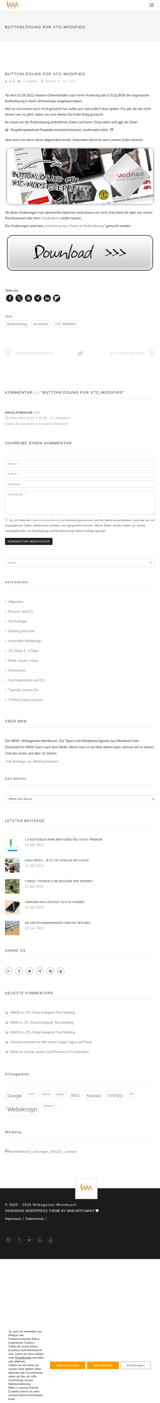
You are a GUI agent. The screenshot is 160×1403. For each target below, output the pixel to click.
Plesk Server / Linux (23, 660)
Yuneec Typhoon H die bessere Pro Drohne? (59, 881)
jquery (60, 1094)
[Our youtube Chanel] (60, 971)
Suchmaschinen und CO (26, 680)
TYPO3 (115, 1095)
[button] (9, 298)
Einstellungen (23, 1357)
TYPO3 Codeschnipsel (25, 700)
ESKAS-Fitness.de (18, 412)
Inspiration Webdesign (24, 641)
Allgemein (30, 81)
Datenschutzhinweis (31, 1395)
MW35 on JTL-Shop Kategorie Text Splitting (42, 1012)
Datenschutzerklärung (45, 520)
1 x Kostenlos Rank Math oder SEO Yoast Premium (63, 839)
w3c (131, 1093)
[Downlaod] (80, 253)
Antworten (62, 418)
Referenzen (17, 670)
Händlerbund (50, 218)
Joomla (45, 1094)
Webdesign (22, 1109)
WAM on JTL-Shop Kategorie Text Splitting (41, 1022)
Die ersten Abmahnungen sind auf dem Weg (58, 923)
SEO (75, 1095)
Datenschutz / (36, 1219)
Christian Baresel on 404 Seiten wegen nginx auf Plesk (51, 1042)
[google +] (40, 1240)
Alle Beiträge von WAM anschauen (32, 761)
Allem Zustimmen (67, 1365)
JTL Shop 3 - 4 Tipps (23, 651)
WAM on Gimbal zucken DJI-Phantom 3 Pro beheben (49, 1052)
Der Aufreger (17, 621)
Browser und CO (20, 611)
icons (32, 1093)
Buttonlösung (17, 324)
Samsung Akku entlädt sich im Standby (55, 902)
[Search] (150, 562)
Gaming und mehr (21, 631)
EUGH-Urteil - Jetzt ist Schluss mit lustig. (57, 860)
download (41, 324)
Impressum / (15, 1219)
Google (14, 1095)
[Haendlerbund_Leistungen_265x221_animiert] (40, 1151)
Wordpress (49, 1105)
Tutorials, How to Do (23, 690)
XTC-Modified (65, 324)
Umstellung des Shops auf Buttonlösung (74, 226)
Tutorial (93, 1095)
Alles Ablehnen (103, 1365)
